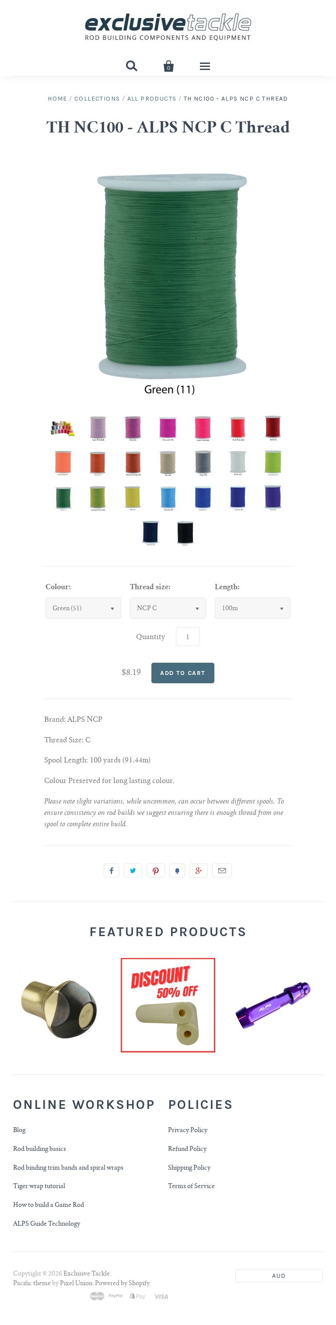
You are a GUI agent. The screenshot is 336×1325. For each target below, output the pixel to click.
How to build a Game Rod (48, 1206)
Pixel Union (76, 1284)
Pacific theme (32, 1284)
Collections (97, 98)
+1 (198, 871)
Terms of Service (191, 1187)
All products (152, 98)
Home (57, 98)
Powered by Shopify (122, 1284)
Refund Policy (187, 1150)
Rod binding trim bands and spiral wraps (68, 1168)
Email (222, 871)
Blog (19, 1131)
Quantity (150, 637)
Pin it (156, 871)
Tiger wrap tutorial (39, 1187)
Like (111, 871)
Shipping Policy (189, 1168)
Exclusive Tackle (86, 1274)
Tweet (133, 871)
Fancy (177, 871)
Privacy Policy (187, 1131)
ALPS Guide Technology (46, 1224)
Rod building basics (39, 1150)
